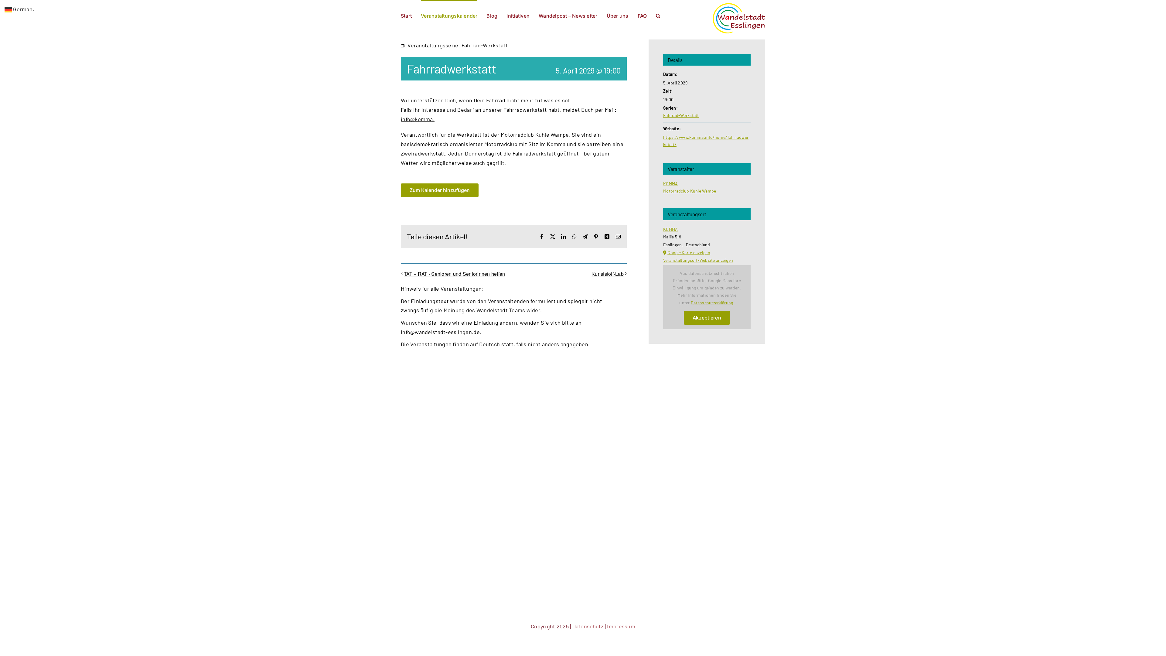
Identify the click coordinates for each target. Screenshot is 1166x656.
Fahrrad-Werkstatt (681, 115)
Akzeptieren (707, 318)
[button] (658, 15)
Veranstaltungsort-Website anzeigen (698, 260)
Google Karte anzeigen (688, 252)
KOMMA (670, 183)
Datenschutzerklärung (712, 302)
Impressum (621, 626)
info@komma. (418, 119)
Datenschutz (588, 626)
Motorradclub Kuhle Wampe (535, 134)
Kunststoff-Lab (608, 273)
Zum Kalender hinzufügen (440, 190)
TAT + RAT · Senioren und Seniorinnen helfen (454, 273)
